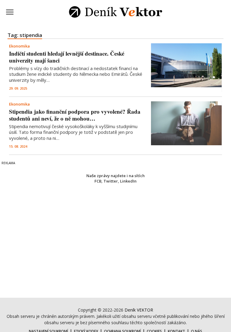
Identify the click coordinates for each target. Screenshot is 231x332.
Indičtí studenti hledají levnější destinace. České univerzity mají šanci (66, 56)
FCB (97, 181)
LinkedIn (128, 181)
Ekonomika (19, 46)
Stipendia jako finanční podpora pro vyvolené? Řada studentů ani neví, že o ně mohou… (74, 114)
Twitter (110, 181)
